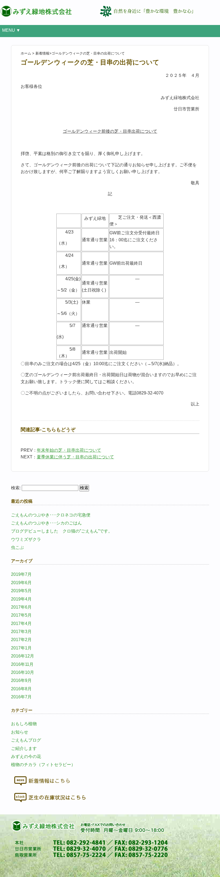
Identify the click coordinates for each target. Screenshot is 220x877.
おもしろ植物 (24, 723)
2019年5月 (21, 590)
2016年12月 (22, 656)
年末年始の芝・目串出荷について (69, 450)
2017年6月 (21, 607)
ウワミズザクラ (26, 539)
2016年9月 (21, 680)
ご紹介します (24, 748)
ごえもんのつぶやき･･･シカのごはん (46, 523)
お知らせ (19, 732)
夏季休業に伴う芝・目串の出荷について (75, 457)
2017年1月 (21, 648)
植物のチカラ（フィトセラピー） (43, 764)
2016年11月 (22, 664)
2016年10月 (22, 672)
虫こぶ (17, 547)
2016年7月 (21, 697)
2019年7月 (21, 574)
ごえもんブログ (26, 740)
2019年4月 (21, 599)
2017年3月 (21, 631)
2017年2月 (21, 639)
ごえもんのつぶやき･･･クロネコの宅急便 (50, 515)
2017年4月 (21, 623)
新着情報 (42, 53)
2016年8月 (21, 688)
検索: (16, 488)
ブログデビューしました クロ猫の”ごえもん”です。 (61, 531)
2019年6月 (21, 582)
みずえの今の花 (26, 756)
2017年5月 (21, 615)
